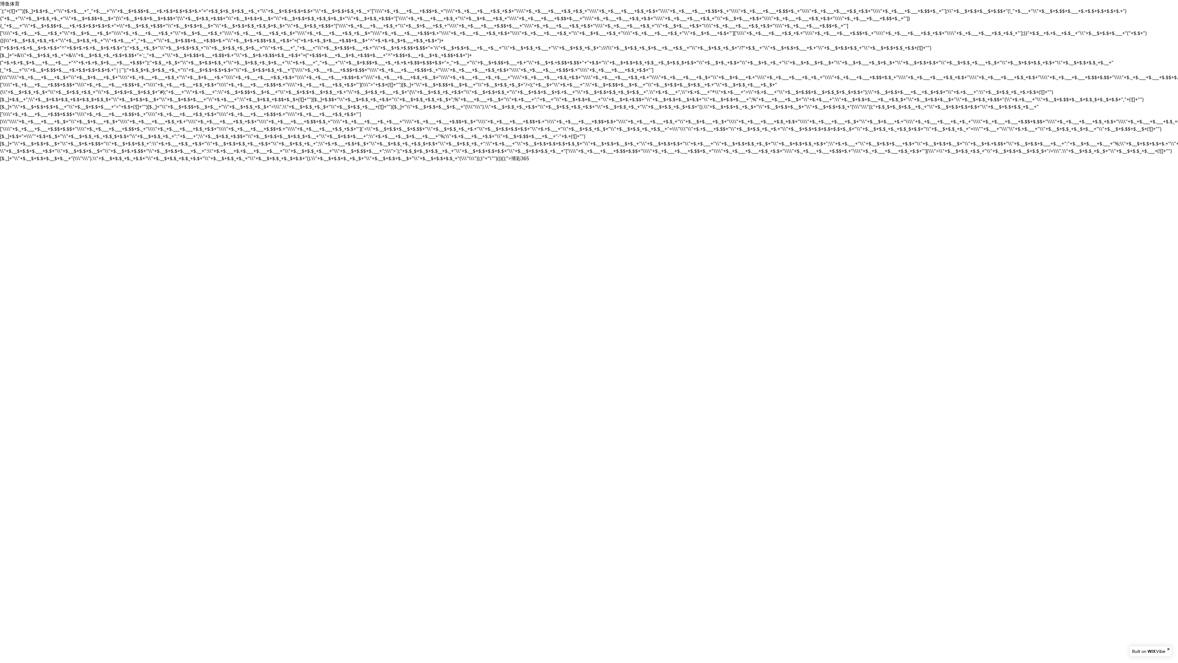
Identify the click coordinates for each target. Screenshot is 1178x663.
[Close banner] (1169, 649)
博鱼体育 (10, 3)
